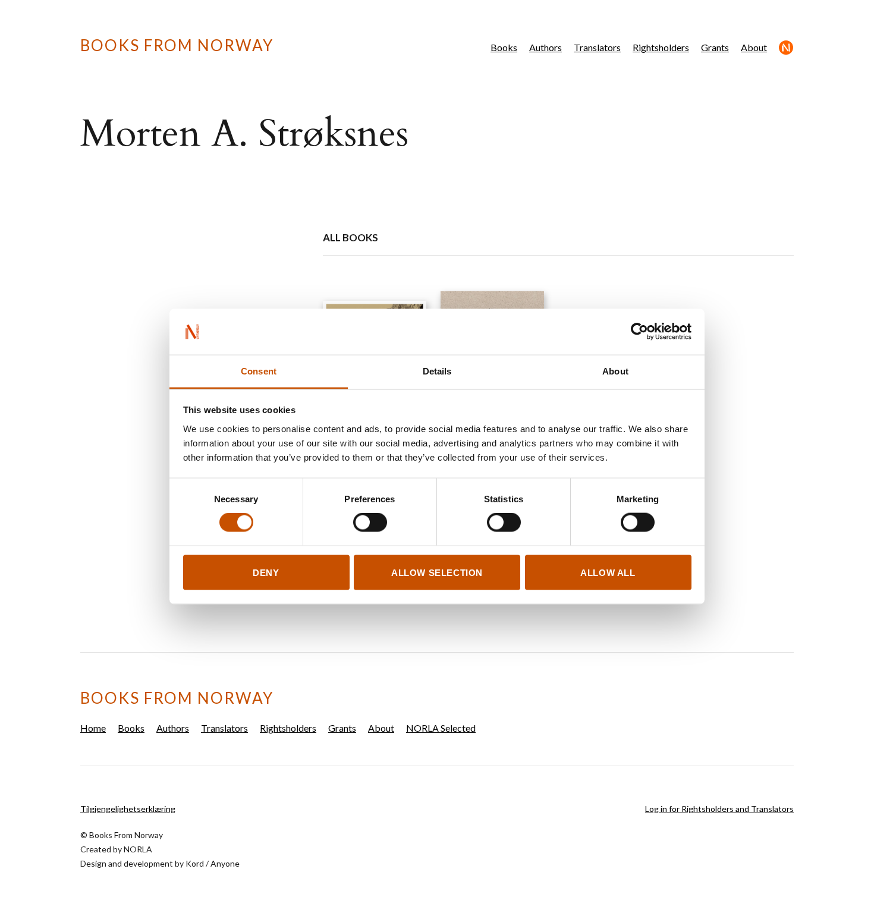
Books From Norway (176, 45)
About (754, 47)
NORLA (138, 849)
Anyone (225, 863)
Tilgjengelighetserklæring (127, 809)
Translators (597, 47)
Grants (715, 47)
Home (93, 727)
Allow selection (437, 572)
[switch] (370, 522)
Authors (545, 47)
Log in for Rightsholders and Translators (719, 809)
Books (504, 47)
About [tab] (615, 371)
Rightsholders (661, 47)
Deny (266, 572)
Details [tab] (437, 371)
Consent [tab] (258, 371)
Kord (195, 863)
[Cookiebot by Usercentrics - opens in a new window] (639, 332)
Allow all (607, 572)
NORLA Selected (786, 47)
